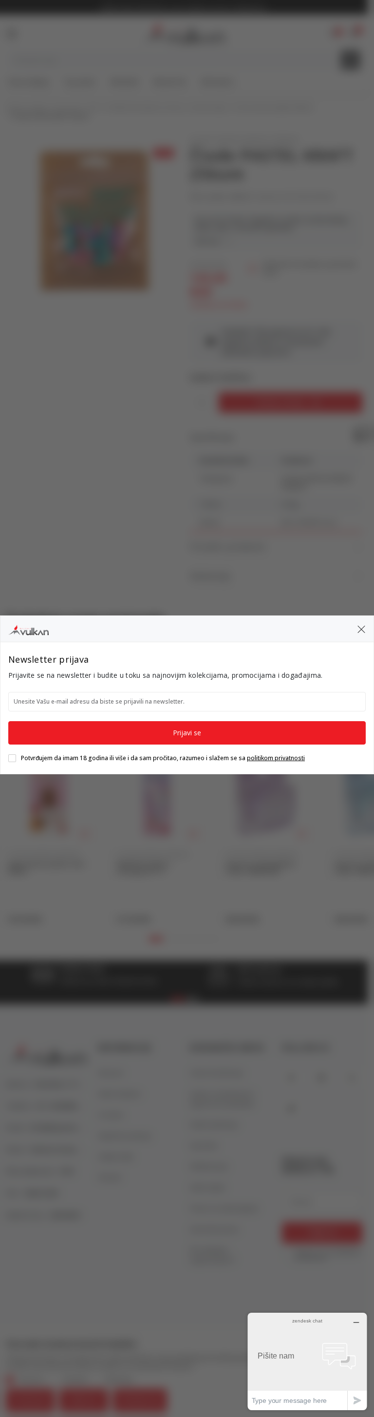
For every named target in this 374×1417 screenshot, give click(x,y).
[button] (361, 628)
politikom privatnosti (276, 758)
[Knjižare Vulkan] (28, 628)
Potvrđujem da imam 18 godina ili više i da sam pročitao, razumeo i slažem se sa (163, 758)
